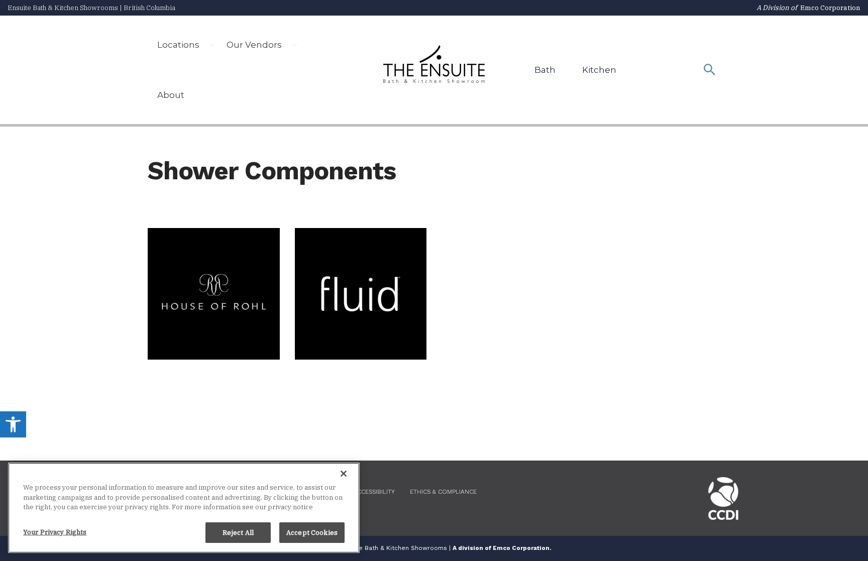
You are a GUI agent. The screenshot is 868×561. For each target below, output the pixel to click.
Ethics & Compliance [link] (443, 491)
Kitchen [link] (599, 70)
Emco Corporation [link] (830, 7)
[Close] (344, 474)
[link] (13, 424)
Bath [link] (545, 70)
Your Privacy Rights (54, 531)
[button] (211, 44)
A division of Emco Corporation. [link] (502, 547)
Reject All (238, 532)
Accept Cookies (312, 532)
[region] (184, 508)
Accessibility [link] (374, 491)
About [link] (170, 95)
